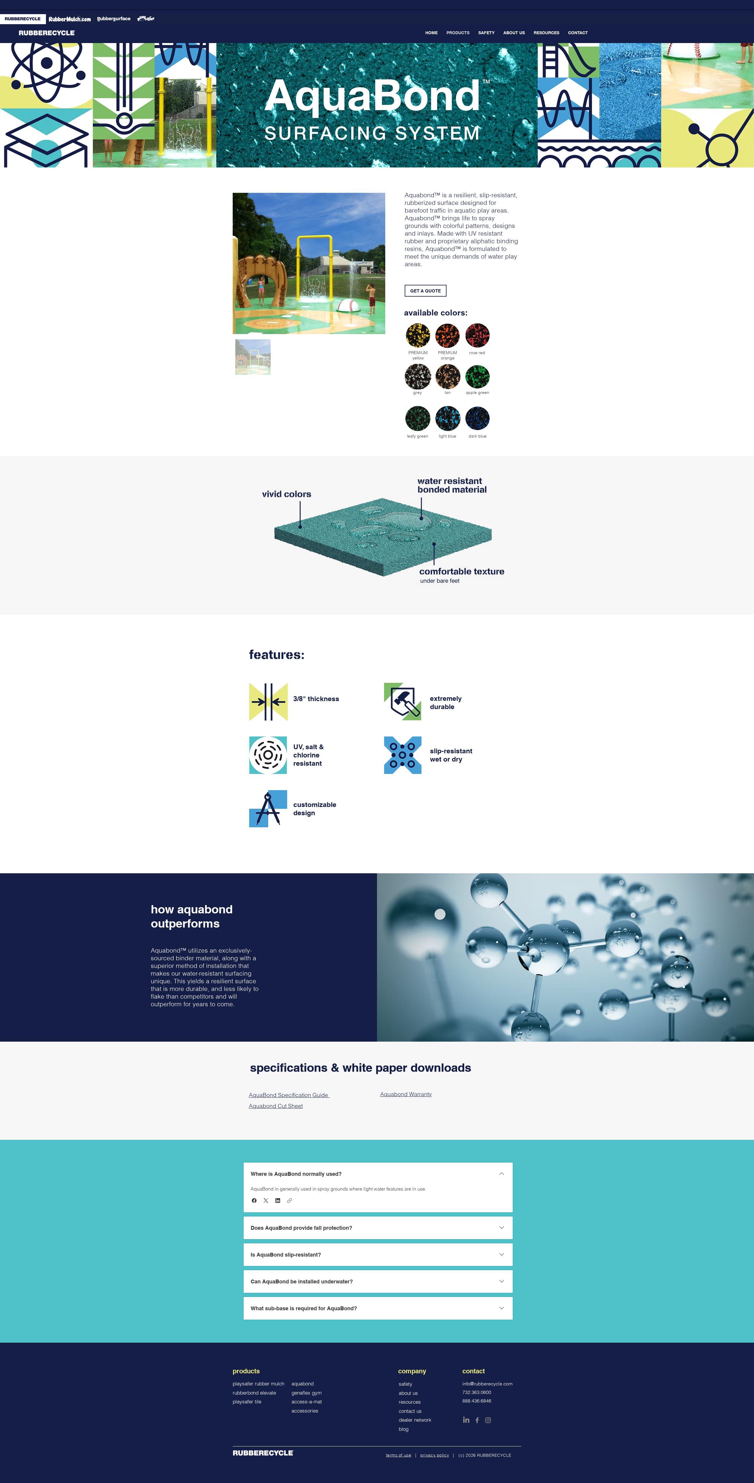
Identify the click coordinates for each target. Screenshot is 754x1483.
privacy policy (434, 1455)
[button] (254, 1200)
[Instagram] (488, 1420)
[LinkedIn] (466, 1420)
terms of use (398, 1455)
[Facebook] (477, 1420)
